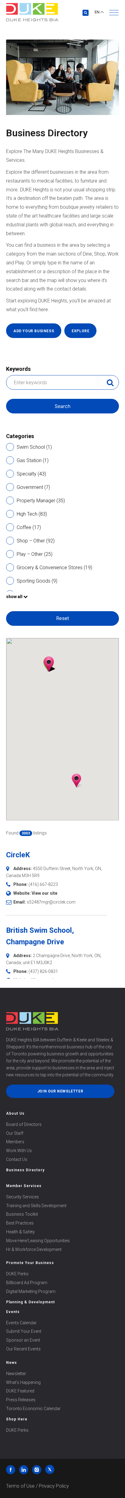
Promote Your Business (30, 1263)
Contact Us (16, 1159)
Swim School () (34, 447)
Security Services (22, 1196)
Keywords (18, 369)
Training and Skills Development (36, 1205)
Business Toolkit (22, 1214)
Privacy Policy (54, 1486)
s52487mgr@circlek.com (51, 902)
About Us (15, 1113)
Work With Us (19, 1150)
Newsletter (16, 1373)
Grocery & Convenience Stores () (54, 567)
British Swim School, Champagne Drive (40, 936)
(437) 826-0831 (43, 971)
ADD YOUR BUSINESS (33, 331)
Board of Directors (24, 1124)
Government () (33, 487)
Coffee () (29, 527)
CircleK (18, 855)
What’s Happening (23, 1382)
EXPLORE (80, 331)
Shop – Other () (36, 541)
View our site (44, 893)
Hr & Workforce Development (34, 1249)
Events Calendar (21, 1322)
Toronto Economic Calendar (33, 1408)
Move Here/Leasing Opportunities (38, 1240)
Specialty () (31, 474)
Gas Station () (33, 460)
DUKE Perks (17, 1273)
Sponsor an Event (23, 1340)
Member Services (24, 1186)
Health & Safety (20, 1231)
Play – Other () (34, 554)
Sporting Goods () (37, 581)
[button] (114, 13)
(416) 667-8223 (43, 884)
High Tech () (32, 514)
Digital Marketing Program (31, 1291)
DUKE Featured (20, 1390)
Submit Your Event (23, 1331)
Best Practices (20, 1223)
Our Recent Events (23, 1348)
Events (13, 1312)
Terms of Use (20, 1486)
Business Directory (25, 1170)
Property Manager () (41, 500)
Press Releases (20, 1399)
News (11, 1362)
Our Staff (14, 1133)
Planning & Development (30, 1302)
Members (15, 1141)
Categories (20, 436)
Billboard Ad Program (26, 1282)
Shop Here (16, 1419)
